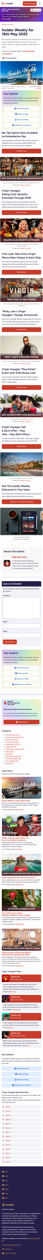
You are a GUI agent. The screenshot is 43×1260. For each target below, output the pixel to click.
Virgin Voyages (25, 185)
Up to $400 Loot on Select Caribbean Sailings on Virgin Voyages (16, 914)
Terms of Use (16, 1245)
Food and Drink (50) (12, 742)
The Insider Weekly (10, 58)
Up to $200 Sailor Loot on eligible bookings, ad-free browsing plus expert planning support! (20, 16)
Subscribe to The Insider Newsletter (21, 502)
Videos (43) (9, 763)
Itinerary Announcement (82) (15, 749)
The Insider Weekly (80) (13, 759)
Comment (7, 595)
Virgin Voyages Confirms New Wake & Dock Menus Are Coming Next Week (16, 954)
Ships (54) (9, 754)
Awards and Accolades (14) (14, 737)
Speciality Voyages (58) (13, 756)
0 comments (7, 54)
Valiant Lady (15, 997)
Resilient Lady (16, 1015)
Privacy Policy (6, 1245)
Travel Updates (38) (12, 761)
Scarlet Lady (15, 977)
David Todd (19, 849)
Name (5, 622)
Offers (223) (10, 751)
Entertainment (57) (12, 740)
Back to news (8, 24)
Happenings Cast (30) (13, 744)
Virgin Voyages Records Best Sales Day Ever (19, 877)
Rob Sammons (29, 51)
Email (5, 631)
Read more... (12, 991)
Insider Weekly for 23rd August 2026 (16, 801)
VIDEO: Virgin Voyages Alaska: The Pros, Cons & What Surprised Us (15, 839)
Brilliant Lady (15, 1033)
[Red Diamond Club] (10, 10)
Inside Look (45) (11, 747)
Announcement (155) (12, 735)
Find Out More (21, 151)
